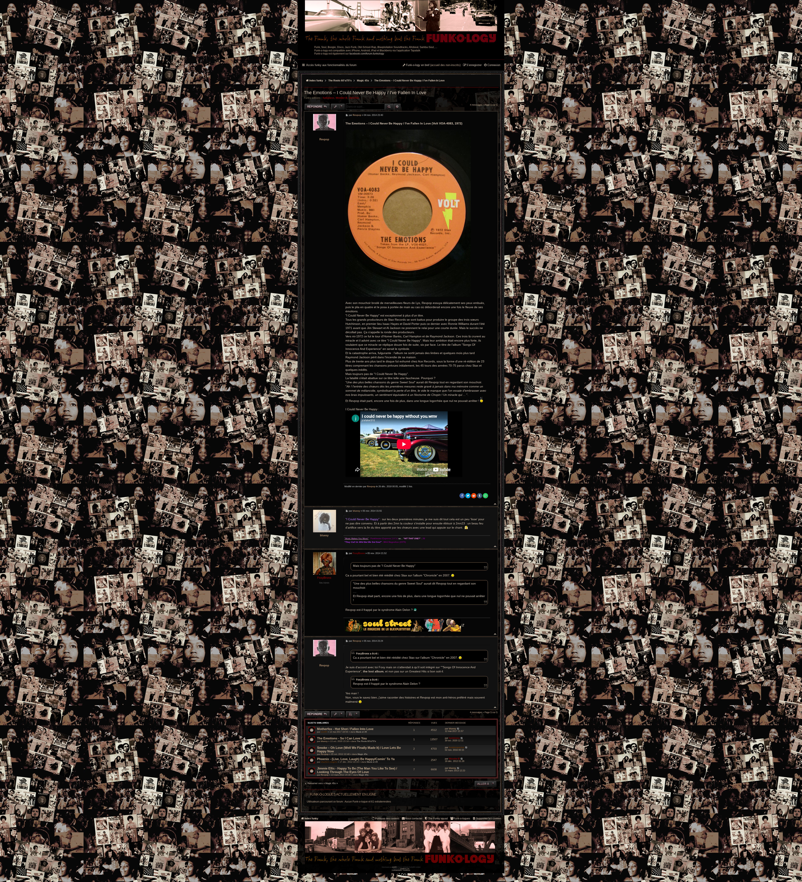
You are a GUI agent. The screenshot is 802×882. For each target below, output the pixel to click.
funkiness (328, 97)
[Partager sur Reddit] (473, 495)
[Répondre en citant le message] (486, 115)
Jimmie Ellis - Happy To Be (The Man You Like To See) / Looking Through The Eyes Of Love (357, 770)
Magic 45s (362, 754)
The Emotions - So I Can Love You (342, 738)
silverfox (354, 97)
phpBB (394, 867)
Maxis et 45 (361, 732)
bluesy (324, 535)
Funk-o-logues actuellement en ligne (343, 794)
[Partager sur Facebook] (462, 495)
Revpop (324, 139)
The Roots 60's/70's (366, 741)
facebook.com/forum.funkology (366, 53)
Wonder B (341, 97)
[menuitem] (492, 65)
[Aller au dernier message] (458, 728)
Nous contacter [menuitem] (413, 818)
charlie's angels (329, 762)
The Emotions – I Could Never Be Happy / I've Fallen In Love (409, 80)
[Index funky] (401, 22)
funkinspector (456, 747)
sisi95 (324, 732)
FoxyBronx (324, 577)
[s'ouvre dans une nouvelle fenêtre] (404, 625)
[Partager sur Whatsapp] (485, 495)
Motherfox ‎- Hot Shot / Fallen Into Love (345, 729)
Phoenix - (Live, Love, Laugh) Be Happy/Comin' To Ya (356, 759)
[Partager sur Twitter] (468, 495)
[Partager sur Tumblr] (479, 495)
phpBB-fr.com (404, 868)
